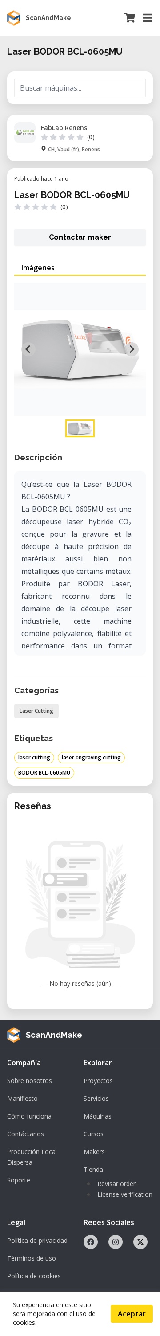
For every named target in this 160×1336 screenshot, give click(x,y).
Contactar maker (80, 237)
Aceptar (132, 1314)
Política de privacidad (37, 1240)
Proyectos (98, 1080)
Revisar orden (117, 1183)
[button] (80, 428)
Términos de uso (31, 1258)
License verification (124, 1194)
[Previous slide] (28, 349)
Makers (94, 1151)
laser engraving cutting (91, 757)
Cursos (94, 1134)
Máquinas (98, 1116)
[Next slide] (131, 349)
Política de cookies (34, 1276)
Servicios (96, 1098)
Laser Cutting (36, 711)
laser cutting (34, 757)
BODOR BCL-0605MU (44, 772)
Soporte (18, 1180)
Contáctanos (25, 1134)
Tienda (93, 1169)
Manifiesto (22, 1098)
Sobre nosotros (29, 1080)
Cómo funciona (29, 1116)
